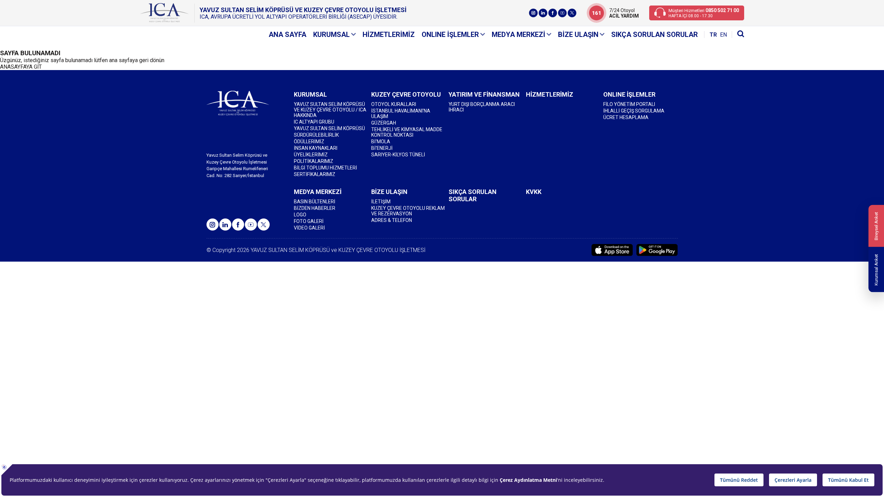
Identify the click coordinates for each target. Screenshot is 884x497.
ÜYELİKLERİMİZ (311, 154)
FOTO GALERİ (309, 221)
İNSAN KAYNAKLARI (315, 148)
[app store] (612, 250)
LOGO (300, 214)
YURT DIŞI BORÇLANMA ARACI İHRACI (482, 107)
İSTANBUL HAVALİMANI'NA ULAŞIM (400, 113)
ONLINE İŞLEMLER (450, 34)
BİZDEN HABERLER (314, 208)
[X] (572, 13)
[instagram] (533, 13)
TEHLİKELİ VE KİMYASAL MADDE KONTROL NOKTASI (406, 132)
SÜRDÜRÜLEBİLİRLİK (316, 135)
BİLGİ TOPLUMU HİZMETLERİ (325, 167)
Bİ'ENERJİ (382, 148)
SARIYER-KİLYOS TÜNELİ (398, 154)
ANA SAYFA (287, 34)
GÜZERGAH (383, 123)
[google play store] (657, 250)
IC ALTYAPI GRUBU (314, 122)
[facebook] (552, 13)
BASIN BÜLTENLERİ (314, 201)
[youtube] (562, 13)
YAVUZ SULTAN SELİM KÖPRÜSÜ (329, 128)
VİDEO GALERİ (309, 228)
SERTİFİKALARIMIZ (314, 174)
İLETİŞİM (381, 201)
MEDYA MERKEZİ (518, 34)
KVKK (533, 191)
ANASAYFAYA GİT (21, 67)
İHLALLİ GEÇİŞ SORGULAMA (633, 111)
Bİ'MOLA (380, 141)
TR (713, 34)
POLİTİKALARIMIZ (313, 161)
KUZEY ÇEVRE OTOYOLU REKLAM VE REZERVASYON (408, 210)
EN (723, 34)
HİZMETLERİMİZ (389, 34)
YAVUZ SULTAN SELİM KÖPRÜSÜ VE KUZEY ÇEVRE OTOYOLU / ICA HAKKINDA (330, 109)
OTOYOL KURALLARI (393, 104)
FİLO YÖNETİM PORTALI (629, 104)
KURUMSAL (331, 34)
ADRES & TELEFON (391, 220)
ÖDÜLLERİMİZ (309, 141)
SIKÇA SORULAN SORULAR (654, 34)
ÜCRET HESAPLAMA (625, 117)
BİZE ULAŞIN (578, 34)
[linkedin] (543, 13)
